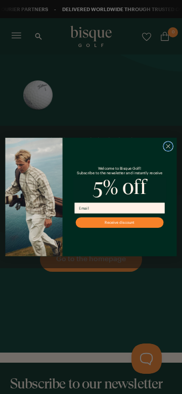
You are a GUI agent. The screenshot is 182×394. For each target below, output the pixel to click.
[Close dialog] (167, 146)
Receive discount (119, 222)
